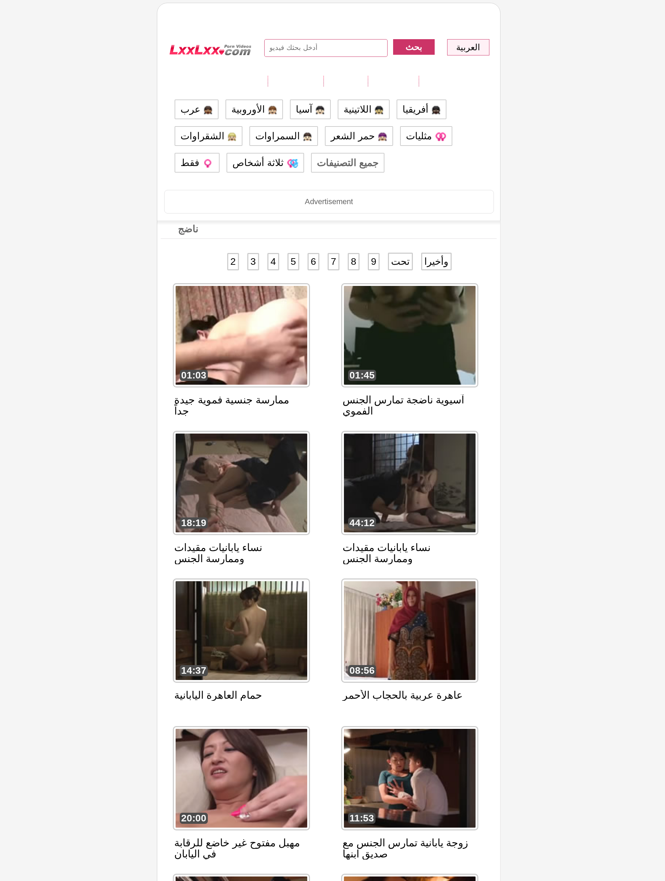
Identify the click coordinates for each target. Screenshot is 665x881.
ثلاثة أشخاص (259, 162)
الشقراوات (203, 136)
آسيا (305, 109)
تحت (400, 261)
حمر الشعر (354, 136)
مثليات (420, 136)
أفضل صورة (393, 81)
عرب (191, 109)
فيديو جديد (345, 81)
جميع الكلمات (296, 81)
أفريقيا (416, 109)
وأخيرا (436, 261)
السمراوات (279, 136)
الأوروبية (249, 109)
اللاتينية (359, 109)
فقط (191, 162)
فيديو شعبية (443, 81)
